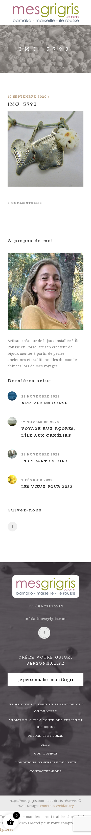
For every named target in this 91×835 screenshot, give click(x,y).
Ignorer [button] (6, 829)
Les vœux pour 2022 (47, 487)
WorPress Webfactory (57, 805)
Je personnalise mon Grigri (45, 679)
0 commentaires (25, 203)
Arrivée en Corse (44, 403)
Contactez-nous (45, 771)
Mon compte (46, 754)
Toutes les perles (45, 736)
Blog (45, 745)
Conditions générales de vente (46, 762)
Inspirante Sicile (44, 461)
